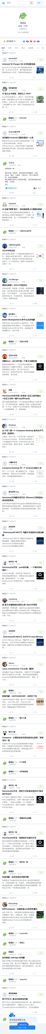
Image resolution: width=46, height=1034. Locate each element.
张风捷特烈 (13, 88)
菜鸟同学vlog (14, 492)
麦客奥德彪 (13, 993)
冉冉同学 (12, 527)
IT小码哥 (23, 762)
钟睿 (10, 390)
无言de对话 (24, 341)
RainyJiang (13, 903)
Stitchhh (23, 118)
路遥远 (4, 53)
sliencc (11, 663)
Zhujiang (12, 425)
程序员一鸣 (13, 562)
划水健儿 (12, 314)
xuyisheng (13, 599)
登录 (39, 3)
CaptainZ (12, 203)
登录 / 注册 (22, 1027)
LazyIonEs (24, 933)
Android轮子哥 (14, 132)
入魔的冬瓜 (13, 462)
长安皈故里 (24, 771)
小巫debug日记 (25, 231)
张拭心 (22, 943)
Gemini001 (13, 58)
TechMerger (14, 279)
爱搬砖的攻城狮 (25, 818)
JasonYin (23, 979)
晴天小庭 (23, 718)
